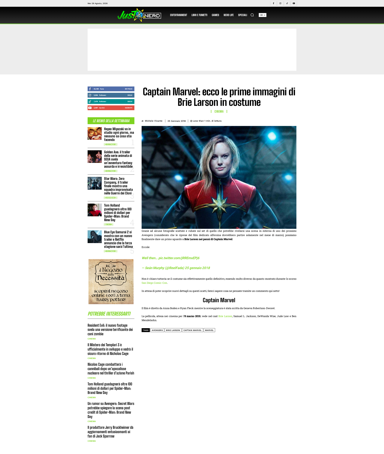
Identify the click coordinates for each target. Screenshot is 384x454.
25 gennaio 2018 (197, 268)
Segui (130, 95)
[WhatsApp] (286, 120)
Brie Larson (225, 316)
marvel (209, 330)
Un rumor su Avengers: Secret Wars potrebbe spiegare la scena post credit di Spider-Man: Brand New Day (111, 410)
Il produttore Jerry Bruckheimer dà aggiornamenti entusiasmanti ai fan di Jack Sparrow (110, 431)
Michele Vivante (153, 121)
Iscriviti (128, 108)
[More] (293, 120)
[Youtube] (293, 3)
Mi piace (128, 89)
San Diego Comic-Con (154, 283)
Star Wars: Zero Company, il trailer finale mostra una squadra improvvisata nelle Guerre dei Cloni (118, 186)
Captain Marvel (192, 330)
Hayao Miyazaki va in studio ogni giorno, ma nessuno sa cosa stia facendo (119, 134)
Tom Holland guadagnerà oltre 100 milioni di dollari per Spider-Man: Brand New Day (118, 212)
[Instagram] (280, 3)
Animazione (110, 144)
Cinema (108, 224)
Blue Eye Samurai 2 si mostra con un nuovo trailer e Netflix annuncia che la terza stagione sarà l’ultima (118, 239)
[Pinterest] (279, 120)
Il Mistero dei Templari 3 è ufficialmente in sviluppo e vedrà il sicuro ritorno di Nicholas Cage (110, 349)
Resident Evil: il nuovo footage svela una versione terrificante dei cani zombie (110, 329)
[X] (272, 120)
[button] (252, 14)
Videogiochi (110, 198)
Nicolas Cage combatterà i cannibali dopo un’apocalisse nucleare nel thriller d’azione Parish (111, 368)
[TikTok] (287, 3)
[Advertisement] (192, 50)
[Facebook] (273, 3)
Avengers (157, 330)
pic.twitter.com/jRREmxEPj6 (178, 258)
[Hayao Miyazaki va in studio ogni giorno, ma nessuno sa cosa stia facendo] (95, 133)
